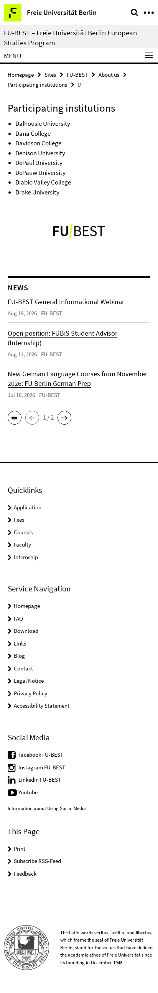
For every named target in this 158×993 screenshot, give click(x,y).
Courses (23, 532)
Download (26, 630)
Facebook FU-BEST (40, 754)
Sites (50, 74)
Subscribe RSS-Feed (37, 861)
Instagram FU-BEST (41, 767)
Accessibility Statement (41, 705)
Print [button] (19, 848)
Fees (19, 519)
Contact (23, 668)
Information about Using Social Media (47, 808)
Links (20, 643)
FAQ (18, 618)
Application (27, 507)
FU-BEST (77, 74)
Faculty (22, 544)
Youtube (28, 792)
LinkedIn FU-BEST (39, 779)
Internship (26, 557)
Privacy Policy (30, 693)
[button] (14, 417)
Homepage (21, 74)
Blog (19, 655)
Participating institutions (37, 84)
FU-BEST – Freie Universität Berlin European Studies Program (70, 37)
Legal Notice (29, 680)
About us (109, 74)
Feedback (25, 873)
